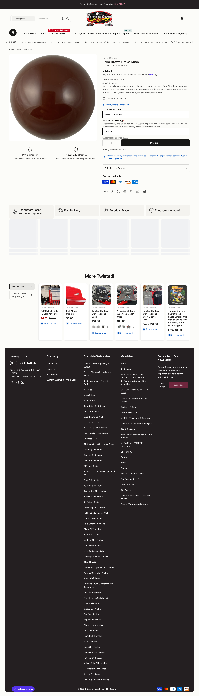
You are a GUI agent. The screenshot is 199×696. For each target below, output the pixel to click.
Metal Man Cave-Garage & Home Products (136, 436)
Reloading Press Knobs (94, 507)
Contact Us (52, 363)
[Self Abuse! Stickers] (76, 295)
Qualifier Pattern (91, 411)
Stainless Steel (90, 438)
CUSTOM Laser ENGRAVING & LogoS (135, 391)
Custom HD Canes (129, 407)
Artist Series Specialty (94, 551)
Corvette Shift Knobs (93, 460)
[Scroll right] (187, 32)
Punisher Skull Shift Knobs (96, 572)
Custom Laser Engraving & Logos (62, 379)
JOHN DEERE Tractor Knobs (97, 513)
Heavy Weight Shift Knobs (96, 433)
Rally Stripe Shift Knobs (94, 406)
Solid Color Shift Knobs (94, 523)
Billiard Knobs (90, 562)
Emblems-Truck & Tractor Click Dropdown (98, 585)
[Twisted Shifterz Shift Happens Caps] (101, 295)
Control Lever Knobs (93, 518)
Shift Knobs (126, 369)
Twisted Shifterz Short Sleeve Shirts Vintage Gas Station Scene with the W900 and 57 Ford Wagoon (177, 318)
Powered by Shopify (107, 689)
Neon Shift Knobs (92, 647)
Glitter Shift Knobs (92, 529)
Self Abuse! (126, 490)
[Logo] (99, 18)
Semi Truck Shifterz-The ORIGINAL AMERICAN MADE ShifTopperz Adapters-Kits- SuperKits (134, 379)
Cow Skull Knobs (91, 603)
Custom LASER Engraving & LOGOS (40, 42)
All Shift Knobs (90, 395)
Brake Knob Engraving (112, 120)
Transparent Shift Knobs (95, 668)
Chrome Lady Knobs (93, 625)
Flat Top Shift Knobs (93, 657)
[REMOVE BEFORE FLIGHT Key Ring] (50, 295)
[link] (30, 33)
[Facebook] (6, 42)
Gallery (124, 457)
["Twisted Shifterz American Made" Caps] (127, 295)
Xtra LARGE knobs (92, 545)
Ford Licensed (90, 641)
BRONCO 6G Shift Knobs (95, 427)
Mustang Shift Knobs (93, 449)
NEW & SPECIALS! (129, 412)
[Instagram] (10, 42)
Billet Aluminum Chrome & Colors (99, 444)
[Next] (192, 4)
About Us (51, 369)
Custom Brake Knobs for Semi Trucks (134, 400)
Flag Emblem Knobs (93, 619)
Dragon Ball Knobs (92, 609)
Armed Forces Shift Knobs (96, 598)
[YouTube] (14, 42)
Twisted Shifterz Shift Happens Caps (100, 314)
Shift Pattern (89, 400)
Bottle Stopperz (128, 429)
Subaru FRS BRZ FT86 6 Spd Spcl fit (99, 473)
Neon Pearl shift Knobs (94, 652)
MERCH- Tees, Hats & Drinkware (136, 418)
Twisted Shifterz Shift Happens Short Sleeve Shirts (151, 315)
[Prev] (7, 4)
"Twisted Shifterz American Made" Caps (126, 314)
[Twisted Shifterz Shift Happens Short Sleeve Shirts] (152, 295)
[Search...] (67, 18)
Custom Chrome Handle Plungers (136, 423)
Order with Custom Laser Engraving (93, 4)
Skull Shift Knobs (91, 630)
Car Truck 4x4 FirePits (131, 479)
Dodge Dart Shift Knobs (95, 491)
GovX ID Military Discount (132, 473)
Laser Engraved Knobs (94, 417)
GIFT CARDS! (127, 451)
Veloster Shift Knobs (93, 485)
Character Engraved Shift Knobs (99, 567)
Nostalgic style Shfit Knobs (96, 556)
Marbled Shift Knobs (93, 540)
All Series (126, 42)
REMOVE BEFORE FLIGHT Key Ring (49, 312)
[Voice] (62, 18)
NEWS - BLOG (127, 484)
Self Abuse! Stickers (72, 312)
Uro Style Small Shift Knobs (96, 679)
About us (125, 462)
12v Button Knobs (92, 502)
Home (11, 49)
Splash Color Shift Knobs (95, 663)
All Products (52, 374)
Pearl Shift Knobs (92, 534)
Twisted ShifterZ (91, 689)
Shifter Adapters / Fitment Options (105, 42)
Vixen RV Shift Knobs (93, 496)
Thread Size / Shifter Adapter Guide (73, 42)
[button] (23, 18)
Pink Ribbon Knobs (92, 592)
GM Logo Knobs (91, 466)
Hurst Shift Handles (93, 636)
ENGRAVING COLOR (111, 109)
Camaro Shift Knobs (93, 455)
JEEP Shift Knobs (91, 422)
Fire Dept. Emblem (92, 614)
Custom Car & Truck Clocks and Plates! (136, 497)
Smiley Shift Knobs (92, 578)
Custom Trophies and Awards (134, 504)
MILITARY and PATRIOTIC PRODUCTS (132, 445)
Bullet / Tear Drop (92, 674)
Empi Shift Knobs (92, 480)
